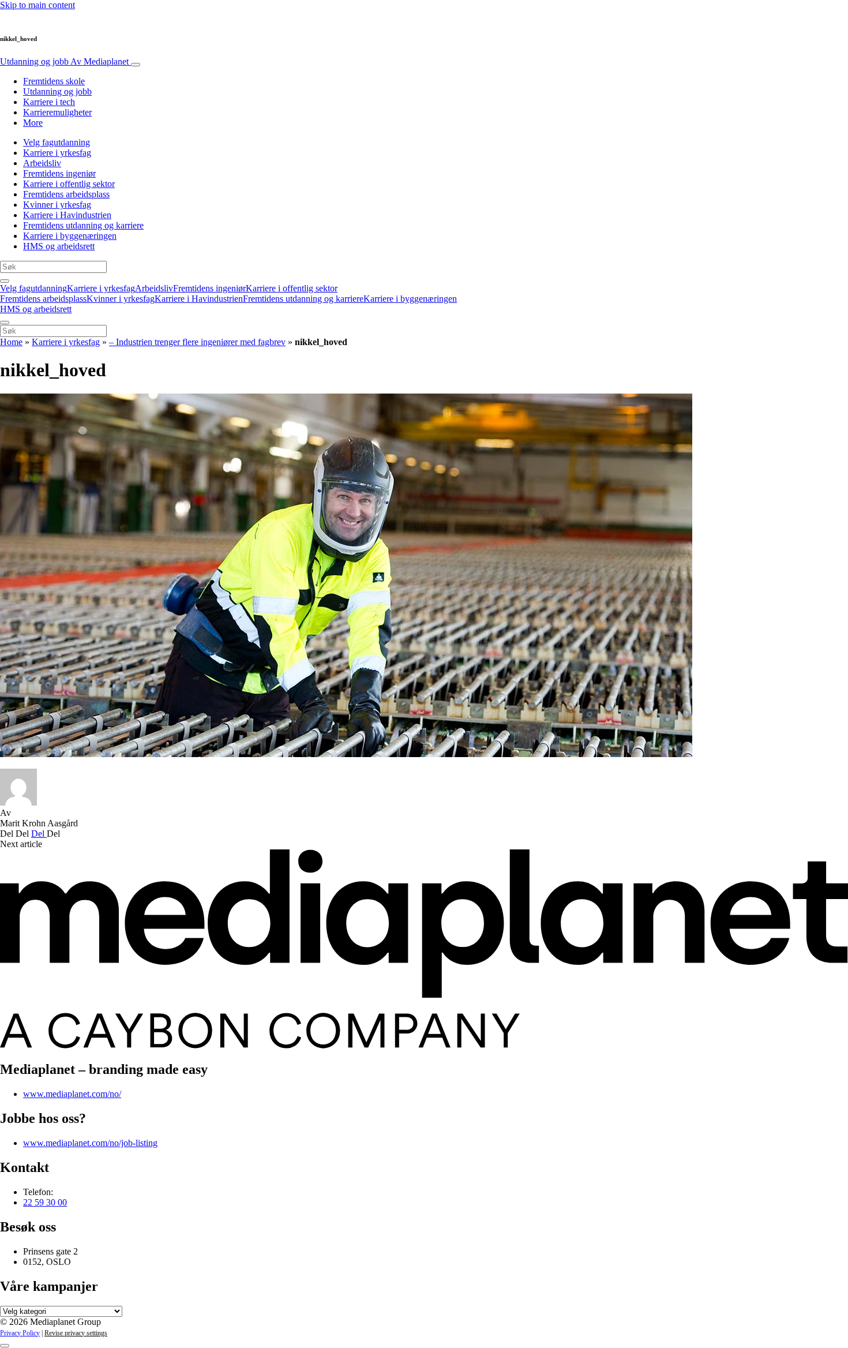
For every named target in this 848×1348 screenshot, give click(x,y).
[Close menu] (4, 322)
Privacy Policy (20, 1333)
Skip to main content (37, 5)
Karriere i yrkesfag (57, 153)
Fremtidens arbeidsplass (66, 194)
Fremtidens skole (54, 81)
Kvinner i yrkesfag (57, 204)
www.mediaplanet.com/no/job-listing (90, 1143)
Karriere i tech (49, 102)
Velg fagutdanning (56, 142)
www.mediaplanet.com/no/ (72, 1094)
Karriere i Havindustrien (67, 215)
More (33, 123)
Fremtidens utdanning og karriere (83, 225)
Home (11, 342)
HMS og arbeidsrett (59, 246)
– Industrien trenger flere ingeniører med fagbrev (197, 342)
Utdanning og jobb (64, 61)
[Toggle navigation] (135, 64)
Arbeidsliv (42, 163)
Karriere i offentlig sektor (69, 184)
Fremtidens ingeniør (59, 173)
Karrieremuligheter (57, 112)
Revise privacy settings (75, 1333)
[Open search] (4, 281)
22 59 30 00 (45, 1202)
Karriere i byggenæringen (70, 236)
